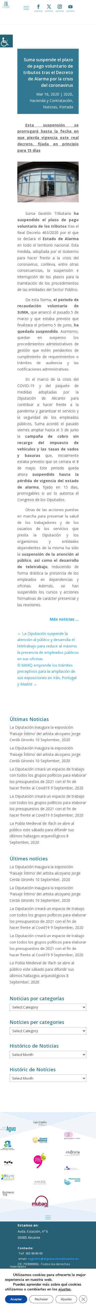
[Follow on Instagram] (59, 6)
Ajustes (66, 1299)
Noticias (50, 106)
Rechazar (41, 1299)
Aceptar (16, 1299)
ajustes (64, 1289)
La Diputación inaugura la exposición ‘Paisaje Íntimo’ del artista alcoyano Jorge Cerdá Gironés (45, 734)
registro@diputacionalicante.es (53, 1259)
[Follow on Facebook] (38, 6)
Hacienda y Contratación (51, 100)
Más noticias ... (64, 619)
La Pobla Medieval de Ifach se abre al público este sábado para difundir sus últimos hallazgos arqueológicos (42, 830)
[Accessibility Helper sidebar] (6, 41)
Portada (66, 106)
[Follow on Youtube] (70, 6)
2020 (67, 94)
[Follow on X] (49, 6)
